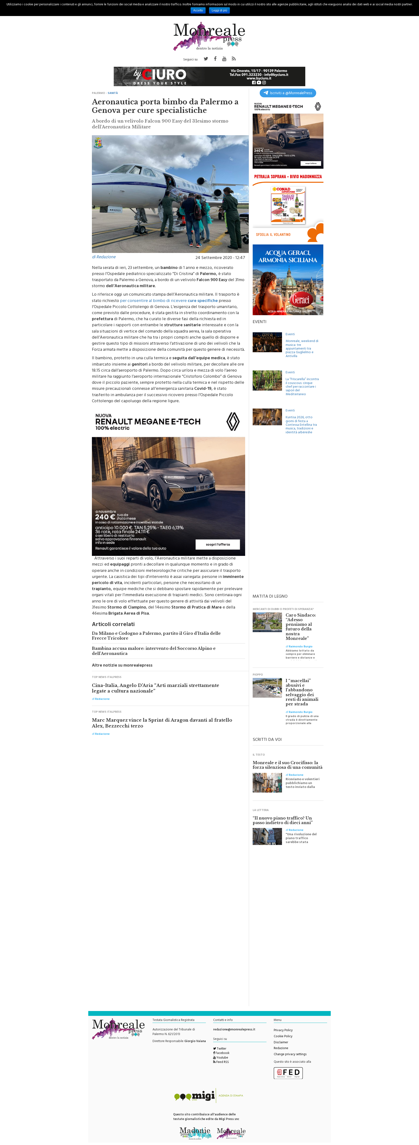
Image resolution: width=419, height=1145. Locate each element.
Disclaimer (281, 1043)
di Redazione (103, 257)
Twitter (221, 1049)
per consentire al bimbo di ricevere (169, 301)
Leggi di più (219, 10)
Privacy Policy (283, 1031)
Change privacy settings (290, 1055)
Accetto (198, 10)
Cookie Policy (283, 1037)
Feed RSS (222, 1062)
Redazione (281, 1049)
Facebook (222, 1053)
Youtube (222, 1058)
